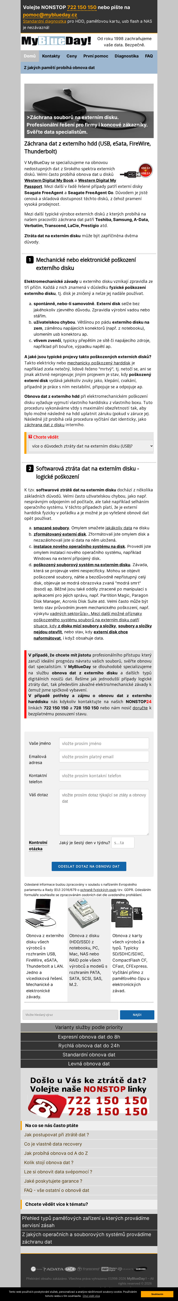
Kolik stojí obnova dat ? (48, 1162)
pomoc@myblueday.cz (50, 15)
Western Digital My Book (48, 180)
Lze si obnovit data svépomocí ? (58, 1172)
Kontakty (51, 56)
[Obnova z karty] (127, 927)
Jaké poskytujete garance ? (53, 1181)
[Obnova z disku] (83, 927)
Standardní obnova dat (89, 1055)
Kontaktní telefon (38, 778)
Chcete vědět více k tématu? (56, 1204)
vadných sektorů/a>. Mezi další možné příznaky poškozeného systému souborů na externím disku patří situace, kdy (88, 619)
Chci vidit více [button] (91, 1296)
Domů (30, 56)
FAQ (149, 56)
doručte (140, 707)
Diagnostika (127, 56)
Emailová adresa (37, 759)
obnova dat (87, 174)
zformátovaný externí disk (60, 534)
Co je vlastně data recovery (53, 1144)
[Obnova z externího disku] (40, 927)
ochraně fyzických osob (98, 890)
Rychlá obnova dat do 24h (89, 1045)
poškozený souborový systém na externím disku (82, 564)
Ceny (72, 56)
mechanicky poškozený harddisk (98, 362)
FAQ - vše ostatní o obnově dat (56, 1190)
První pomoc (95, 56)
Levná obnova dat (89, 1064)
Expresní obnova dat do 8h (89, 1037)
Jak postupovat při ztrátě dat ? (56, 1134)
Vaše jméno (40, 743)
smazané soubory (51, 527)
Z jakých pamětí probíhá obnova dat (59, 67)
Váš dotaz (38, 794)
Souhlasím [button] (157, 1294)
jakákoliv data (118, 527)
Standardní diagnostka (44, 21)
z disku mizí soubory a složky (87, 625)
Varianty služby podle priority (89, 1027)
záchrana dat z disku (44, 424)
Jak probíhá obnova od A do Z (56, 1153)
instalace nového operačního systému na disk (79, 546)
